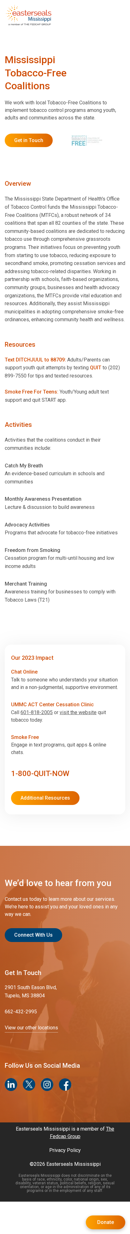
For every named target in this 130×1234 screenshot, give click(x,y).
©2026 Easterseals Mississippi (65, 1164)
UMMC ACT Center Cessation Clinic (52, 705)
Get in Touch (28, 140)
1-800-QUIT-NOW (40, 773)
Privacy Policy (65, 1150)
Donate (105, 1222)
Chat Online (24, 672)
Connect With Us (33, 935)
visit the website (78, 712)
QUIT (95, 368)
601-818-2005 (37, 712)
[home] (28, 15)
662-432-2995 (21, 1012)
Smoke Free (25, 737)
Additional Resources (45, 798)
